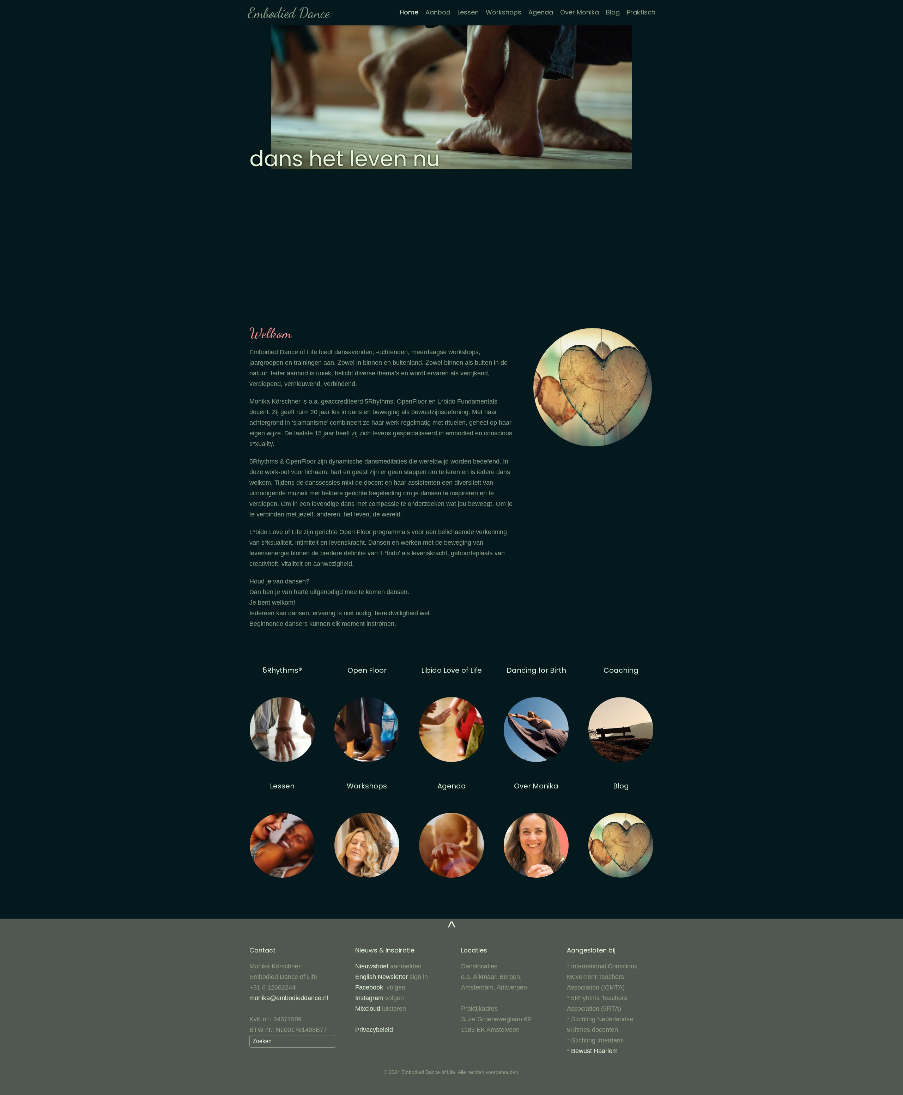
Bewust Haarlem (594, 1050)
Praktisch (641, 12)
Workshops (503, 12)
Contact (262, 950)
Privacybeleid (374, 1029)
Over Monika (579, 12)
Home (409, 12)
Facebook (371, 987)
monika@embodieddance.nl (288, 998)
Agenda (540, 12)
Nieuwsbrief (372, 966)
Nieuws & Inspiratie (384, 950)
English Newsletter (381, 976)
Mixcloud (367, 1008)
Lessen (468, 12)
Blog (613, 12)
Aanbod (437, 12)
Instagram (369, 998)
